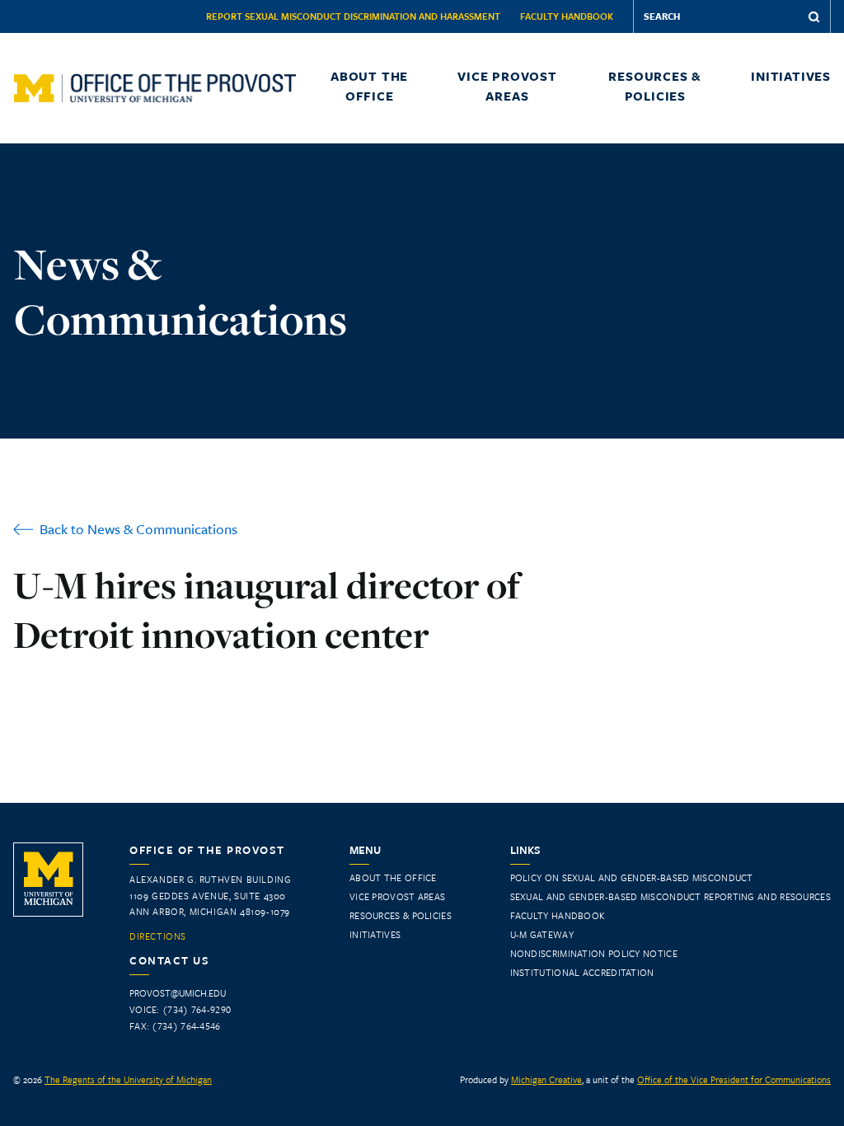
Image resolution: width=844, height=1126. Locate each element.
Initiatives (791, 76)
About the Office (369, 86)
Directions (157, 936)
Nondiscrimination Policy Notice (594, 953)
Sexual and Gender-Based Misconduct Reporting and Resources (670, 896)
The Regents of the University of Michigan (128, 1079)
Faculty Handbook (566, 16)
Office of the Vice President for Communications (734, 1079)
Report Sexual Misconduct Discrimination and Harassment (353, 16)
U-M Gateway (542, 934)
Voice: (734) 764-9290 (180, 1009)
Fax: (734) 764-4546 (175, 1026)
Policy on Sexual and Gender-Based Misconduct (631, 877)
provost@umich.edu (177, 993)
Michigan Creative (546, 1079)
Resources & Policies (654, 86)
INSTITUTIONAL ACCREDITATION (582, 972)
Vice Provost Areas (507, 86)
